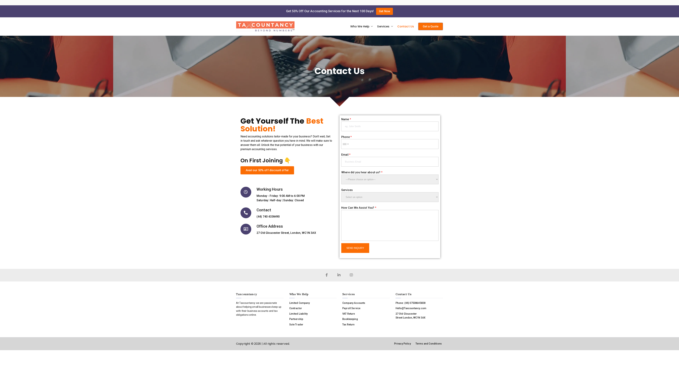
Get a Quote (430, 26)
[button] (371, 26)
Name (346, 119)
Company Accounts (353, 303)
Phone (346, 137)
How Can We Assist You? (358, 207)
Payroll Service (351, 308)
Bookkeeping (350, 319)
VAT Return (348, 313)
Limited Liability (298, 313)
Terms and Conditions (429, 343)
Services (383, 26)
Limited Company (299, 303)
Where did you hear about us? (361, 172)
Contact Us (405, 26)
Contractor (295, 308)
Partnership (296, 319)
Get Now (384, 11)
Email (345, 154)
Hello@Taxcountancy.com (411, 308)
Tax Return (348, 324)
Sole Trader (296, 324)
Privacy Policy (402, 343)
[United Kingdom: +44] (345, 144)
